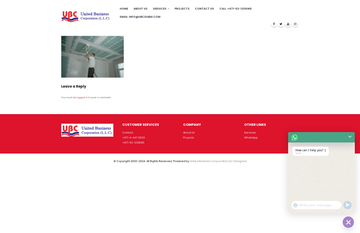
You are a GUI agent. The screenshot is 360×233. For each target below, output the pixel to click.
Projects (182, 9)
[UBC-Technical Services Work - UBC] (86, 16)
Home (124, 9)
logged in (82, 97)
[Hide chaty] (348, 222)
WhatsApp (251, 137)
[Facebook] (274, 24)
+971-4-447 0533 (133, 137)
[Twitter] (281, 24)
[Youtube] (288, 24)
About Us (189, 132)
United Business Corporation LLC (211, 161)
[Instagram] (295, 24)
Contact (127, 132)
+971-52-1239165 (133, 142)
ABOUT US (141, 9)
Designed (240, 161)
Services (159, 9)
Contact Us (204, 9)
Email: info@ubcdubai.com (140, 17)
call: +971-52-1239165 (235, 9)
